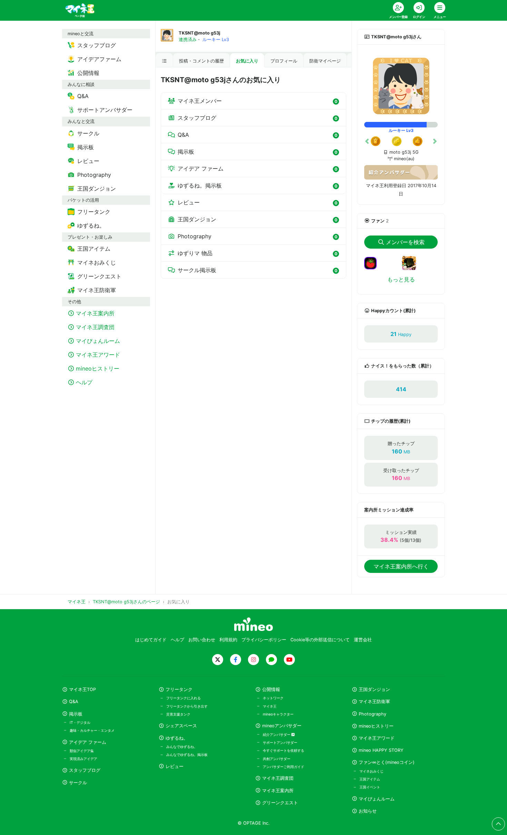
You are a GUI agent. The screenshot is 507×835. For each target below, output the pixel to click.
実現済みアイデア (83, 759)
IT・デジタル (80, 722)
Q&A (257, 134)
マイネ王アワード (377, 738)
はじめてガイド (151, 639)
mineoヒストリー (376, 726)
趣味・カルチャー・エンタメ (92, 730)
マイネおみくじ (371, 771)
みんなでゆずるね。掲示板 (187, 754)
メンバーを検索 (405, 242)
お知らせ (368, 811)
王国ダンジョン (257, 219)
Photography (257, 236)
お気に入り (247, 61)
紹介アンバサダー (277, 734)
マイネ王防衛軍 (374, 701)
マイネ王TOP (82, 689)
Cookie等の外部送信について (320, 639)
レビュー (257, 202)
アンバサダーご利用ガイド (283, 767)
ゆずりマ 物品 (257, 253)
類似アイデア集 (82, 751)
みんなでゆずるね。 (181, 747)
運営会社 (363, 639)
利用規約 (228, 639)
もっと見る (401, 279)
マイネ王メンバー (257, 100)
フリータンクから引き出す (187, 706)
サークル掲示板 (257, 270)
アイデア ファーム (257, 168)
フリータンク (179, 689)
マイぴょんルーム (377, 799)
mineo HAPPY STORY (381, 750)
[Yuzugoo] (412, 267)
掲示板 (257, 151)
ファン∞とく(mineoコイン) (387, 762)
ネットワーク (273, 698)
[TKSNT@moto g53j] (401, 86)
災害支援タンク (178, 714)
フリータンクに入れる (183, 698)
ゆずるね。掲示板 (257, 185)
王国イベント (369, 787)
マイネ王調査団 (278, 778)
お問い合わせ (201, 639)
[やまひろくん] (373, 262)
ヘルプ (177, 639)
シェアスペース (181, 725)
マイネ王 (270, 706)
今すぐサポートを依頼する (283, 750)
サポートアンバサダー (280, 742)
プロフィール (283, 61)
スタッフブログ (257, 117)
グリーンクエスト (280, 802)
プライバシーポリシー (263, 639)
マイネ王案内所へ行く (401, 566)
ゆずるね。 (177, 738)
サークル (78, 782)
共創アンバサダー (276, 759)
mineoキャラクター (278, 714)
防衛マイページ (325, 61)
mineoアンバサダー (281, 725)
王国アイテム (369, 779)
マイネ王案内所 (278, 790)
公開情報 (271, 689)
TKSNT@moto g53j (199, 33)
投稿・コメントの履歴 (201, 61)
